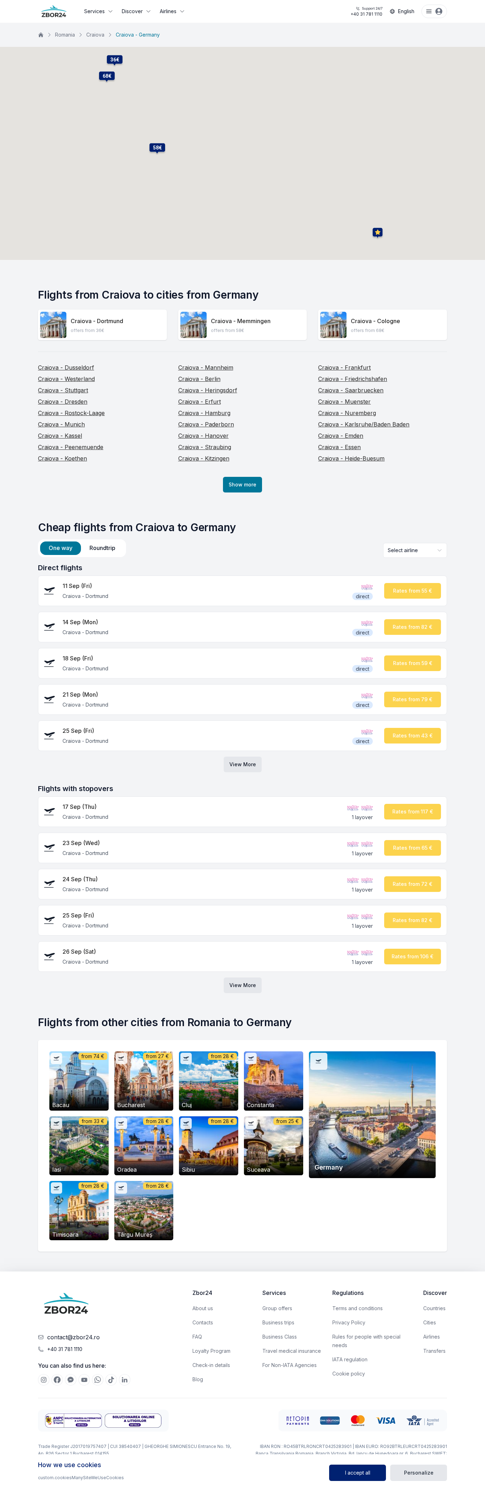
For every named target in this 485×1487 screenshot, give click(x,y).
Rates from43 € (413, 735)
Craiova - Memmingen (241, 321)
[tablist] (82, 548)
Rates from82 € (412, 627)
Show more (242, 484)
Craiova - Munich (61, 424)
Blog (197, 1379)
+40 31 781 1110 (366, 11)
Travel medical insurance (291, 1351)
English (406, 11)
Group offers (277, 1308)
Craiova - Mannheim (205, 367)
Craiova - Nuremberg (347, 412)
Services (94, 11)
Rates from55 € (412, 591)
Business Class (279, 1337)
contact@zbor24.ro (73, 1337)
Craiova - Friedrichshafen (352, 378)
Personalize (419, 1473)
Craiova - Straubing (204, 447)
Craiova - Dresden (62, 401)
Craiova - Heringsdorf (207, 390)
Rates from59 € (412, 663)
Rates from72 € (412, 884)
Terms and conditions (357, 1308)
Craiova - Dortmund (97, 321)
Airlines (168, 11)
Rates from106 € (413, 956)
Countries (434, 1308)
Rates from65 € (412, 848)
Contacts (202, 1322)
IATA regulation (349, 1359)
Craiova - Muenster (344, 401)
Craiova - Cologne (375, 321)
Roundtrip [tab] (102, 547)
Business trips (278, 1322)
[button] (157, 148)
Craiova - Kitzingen (203, 458)
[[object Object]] (43, 1379)
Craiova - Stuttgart (63, 390)
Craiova (95, 35)
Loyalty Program (211, 1351)
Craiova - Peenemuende (70, 447)
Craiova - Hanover (203, 435)
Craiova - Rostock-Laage (71, 412)
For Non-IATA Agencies (289, 1365)
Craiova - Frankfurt (344, 367)
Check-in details (211, 1365)
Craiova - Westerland (66, 378)
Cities (429, 1322)
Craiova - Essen (339, 447)
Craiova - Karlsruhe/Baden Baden (363, 424)
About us (202, 1308)
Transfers (434, 1351)
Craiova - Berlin (199, 378)
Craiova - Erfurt (199, 401)
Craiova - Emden (340, 435)
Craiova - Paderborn (206, 424)
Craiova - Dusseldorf (66, 367)
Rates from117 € (412, 811)
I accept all (357, 1473)
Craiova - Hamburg (204, 412)
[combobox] (415, 550)
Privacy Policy (348, 1322)
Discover (132, 11)
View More (242, 764)
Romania (65, 35)
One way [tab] (60, 547)
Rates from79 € (412, 699)
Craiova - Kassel (60, 435)
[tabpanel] (242, 778)
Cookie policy (348, 1374)
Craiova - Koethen (62, 458)
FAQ (197, 1337)
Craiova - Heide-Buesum (351, 458)
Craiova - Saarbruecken (350, 390)
